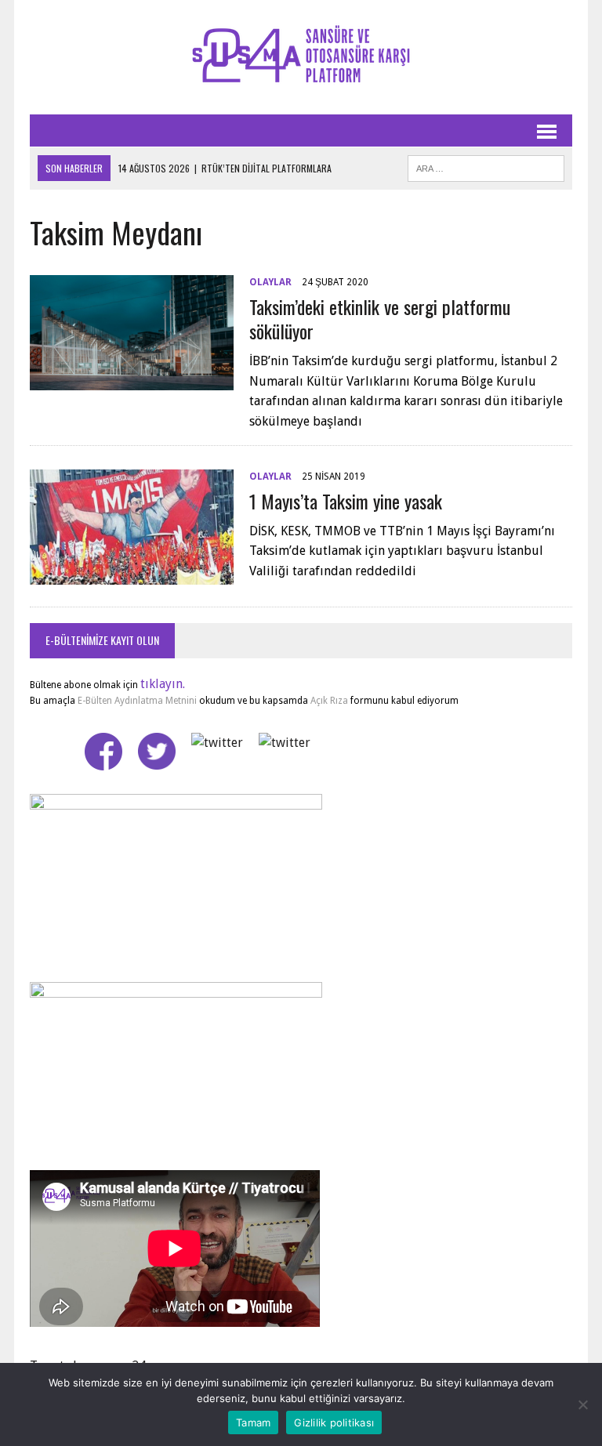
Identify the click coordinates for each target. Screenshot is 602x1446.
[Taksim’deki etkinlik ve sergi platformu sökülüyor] (132, 379)
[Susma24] (300, 57)
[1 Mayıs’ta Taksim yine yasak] (132, 574)
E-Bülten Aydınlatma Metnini (137, 700)
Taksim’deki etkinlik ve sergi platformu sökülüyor (379, 318)
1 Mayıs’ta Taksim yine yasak (345, 501)
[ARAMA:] (486, 166)
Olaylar (270, 282)
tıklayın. (162, 683)
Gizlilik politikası (334, 1422)
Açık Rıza (328, 700)
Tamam (253, 1422)
